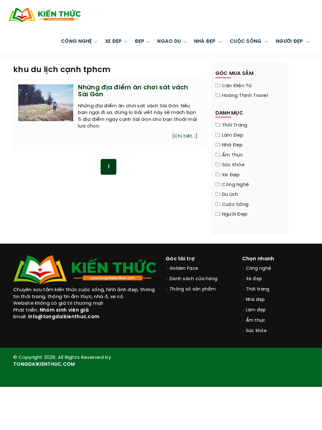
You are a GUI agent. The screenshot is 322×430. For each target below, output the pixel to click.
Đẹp (140, 41)
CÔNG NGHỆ (76, 41)
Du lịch (230, 194)
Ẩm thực (232, 155)
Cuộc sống (235, 204)
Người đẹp (235, 214)
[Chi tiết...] (184, 136)
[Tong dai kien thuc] (44, 15)
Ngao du (169, 41)
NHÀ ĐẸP (205, 41)
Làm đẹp (233, 135)
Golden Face (183, 268)
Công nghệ (235, 184)
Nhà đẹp (232, 145)
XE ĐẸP (113, 41)
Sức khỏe (233, 164)
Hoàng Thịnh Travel (245, 95)
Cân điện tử (237, 85)
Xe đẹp (231, 175)
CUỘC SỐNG (246, 41)
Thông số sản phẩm (192, 289)
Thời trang (234, 125)
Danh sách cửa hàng (193, 279)
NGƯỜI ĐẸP (290, 41)
